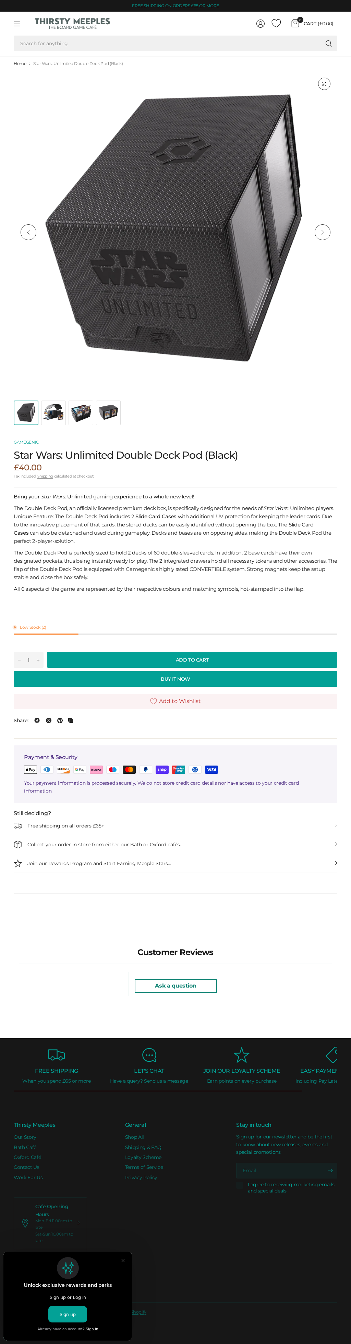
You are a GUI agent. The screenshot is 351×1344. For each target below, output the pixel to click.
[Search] (328, 43)
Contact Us (26, 1167)
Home (20, 64)
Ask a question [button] (175, 985)
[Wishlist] (276, 23)
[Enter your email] (330, 1170)
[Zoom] (324, 84)
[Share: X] (48, 720)
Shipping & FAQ (143, 1147)
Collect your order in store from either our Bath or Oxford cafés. (104, 844)
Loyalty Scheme (143, 1157)
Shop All (134, 1137)
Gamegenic (26, 442)
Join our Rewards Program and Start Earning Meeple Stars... (99, 863)
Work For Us (28, 1177)
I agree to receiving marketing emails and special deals (291, 1188)
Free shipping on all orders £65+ (65, 826)
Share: (21, 720)
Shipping (45, 476)
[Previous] (28, 232)
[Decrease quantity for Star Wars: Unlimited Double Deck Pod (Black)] (19, 660)
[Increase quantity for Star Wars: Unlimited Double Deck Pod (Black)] (38, 660)
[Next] (322, 232)
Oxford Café (27, 1157)
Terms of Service (144, 1167)
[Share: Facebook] (37, 720)
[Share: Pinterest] (60, 720)
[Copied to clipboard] (70, 720)
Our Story (25, 1137)
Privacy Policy (141, 1177)
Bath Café (25, 1147)
